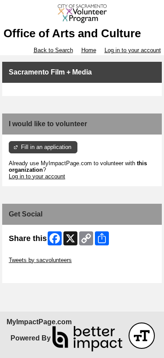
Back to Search (53, 50)
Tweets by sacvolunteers (40, 260)
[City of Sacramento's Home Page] (82, 14)
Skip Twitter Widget (33, 253)
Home (88, 50)
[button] (142, 336)
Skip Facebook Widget (37, 273)
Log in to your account (133, 50)
